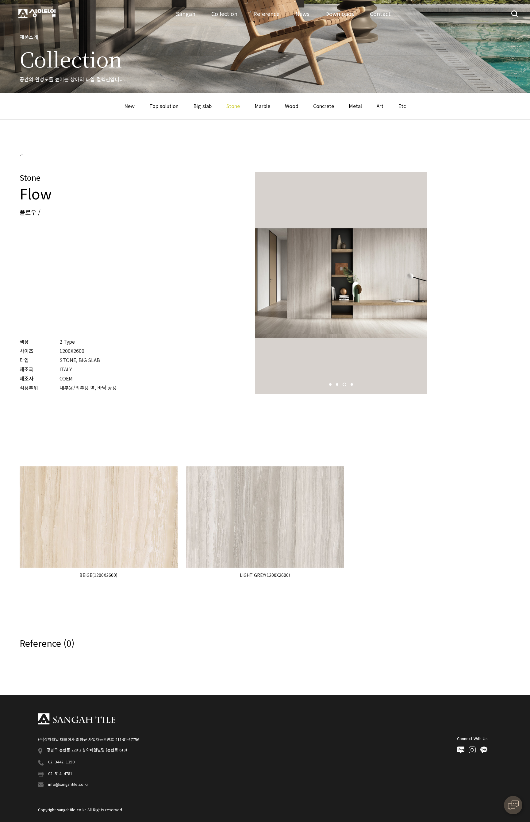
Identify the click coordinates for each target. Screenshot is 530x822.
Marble (262, 106)
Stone (233, 106)
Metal (355, 106)
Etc (402, 106)
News (302, 13)
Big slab (202, 106)
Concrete (323, 106)
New (129, 106)
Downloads (339, 13)
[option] (341, 283)
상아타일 (37, 13)
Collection (224, 13)
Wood (291, 106)
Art (380, 106)
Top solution (164, 106)
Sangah (185, 13)
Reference (266, 13)
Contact (380, 13)
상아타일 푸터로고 (76, 718)
